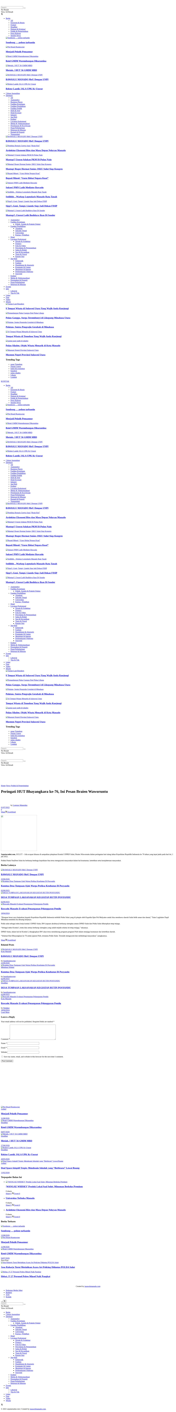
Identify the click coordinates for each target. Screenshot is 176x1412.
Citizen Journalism (13, 93)
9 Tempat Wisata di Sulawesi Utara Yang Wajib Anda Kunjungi (37, 308)
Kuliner (13, 119)
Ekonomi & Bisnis (18, 23)
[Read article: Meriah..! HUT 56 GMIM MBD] (88, 1134)
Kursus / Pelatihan (22, 235)
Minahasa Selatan (7, 967)
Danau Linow (16, 366)
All (12, 21)
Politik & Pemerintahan (19, 31)
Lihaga (13, 375)
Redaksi (6, 1008)
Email (4, 1048)
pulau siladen (15, 373)
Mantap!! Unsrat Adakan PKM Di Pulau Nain (29, 159)
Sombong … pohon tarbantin (20, 42)
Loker (8, 295)
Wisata (8, 302)
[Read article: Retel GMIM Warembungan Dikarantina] (88, 1120)
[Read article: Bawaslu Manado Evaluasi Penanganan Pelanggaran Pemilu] (88, 904)
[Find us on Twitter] (2, 14)
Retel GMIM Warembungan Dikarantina (26, 61)
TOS (7, 1295)
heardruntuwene (9, 961)
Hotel (13, 237)
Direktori (9, 96)
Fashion (18, 263)
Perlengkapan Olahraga (24, 272)
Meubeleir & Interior (23, 269)
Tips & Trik (15, 293)
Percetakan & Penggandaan (25, 248)
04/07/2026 (5, 1132)
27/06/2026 (5, 1145)
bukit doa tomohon (18, 369)
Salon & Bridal (21, 250)
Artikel (3, 1109)
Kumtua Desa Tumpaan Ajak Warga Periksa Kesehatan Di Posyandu (35, 886)
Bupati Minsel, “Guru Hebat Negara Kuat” (27, 178)
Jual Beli (14, 117)
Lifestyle (14, 291)
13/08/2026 (5, 1235)
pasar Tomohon (16, 364)
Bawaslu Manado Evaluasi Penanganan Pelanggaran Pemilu (31, 908)
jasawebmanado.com (92, 1286)
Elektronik (19, 261)
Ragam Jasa (19, 256)
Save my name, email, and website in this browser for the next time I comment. (33, 1057)
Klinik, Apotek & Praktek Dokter (27, 224)
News (8, 786)
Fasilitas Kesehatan (18, 104)
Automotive (15, 100)
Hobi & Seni (15, 111)
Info (7, 289)
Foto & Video (20, 246)
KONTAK (5, 381)
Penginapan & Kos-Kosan (20, 126)
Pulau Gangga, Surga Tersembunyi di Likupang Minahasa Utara (38, 318)
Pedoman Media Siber (14, 1290)
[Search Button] (25, 761)
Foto (7, 297)
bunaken (14, 371)
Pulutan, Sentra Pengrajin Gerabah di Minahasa (30, 327)
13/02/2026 (5, 1173)
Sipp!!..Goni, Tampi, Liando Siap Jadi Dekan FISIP (31, 206)
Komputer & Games (23, 267)
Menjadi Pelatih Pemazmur (19, 51)
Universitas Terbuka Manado (20, 1198)
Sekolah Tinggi (21, 231)
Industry (14, 115)
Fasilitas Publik (16, 108)
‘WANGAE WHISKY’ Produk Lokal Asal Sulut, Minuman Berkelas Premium (44, 1186)
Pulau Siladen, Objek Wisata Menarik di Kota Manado (33, 345)
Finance (18, 244)
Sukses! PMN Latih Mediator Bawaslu (25, 187)
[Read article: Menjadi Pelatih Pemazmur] (88, 1107)
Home (3, 786)
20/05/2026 (5, 1159)
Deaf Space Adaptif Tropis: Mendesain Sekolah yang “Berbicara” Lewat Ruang (40, 1168)
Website (4, 1052)
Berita (8, 18)
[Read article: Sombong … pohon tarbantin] (88, 1226)
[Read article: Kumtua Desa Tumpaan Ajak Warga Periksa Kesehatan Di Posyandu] (88, 881)
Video (8, 300)
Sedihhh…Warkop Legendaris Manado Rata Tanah (31, 196)
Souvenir (18, 274)
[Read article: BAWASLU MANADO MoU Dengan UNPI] (88, 870)
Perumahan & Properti (19, 280)
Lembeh (14, 377)
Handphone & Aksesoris (24, 265)
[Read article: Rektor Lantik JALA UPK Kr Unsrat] (88, 1148)
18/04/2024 (5, 913)
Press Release (16, 33)
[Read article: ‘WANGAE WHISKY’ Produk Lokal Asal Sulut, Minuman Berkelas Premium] (90, 1182)
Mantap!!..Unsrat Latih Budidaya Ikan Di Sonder (30, 215)
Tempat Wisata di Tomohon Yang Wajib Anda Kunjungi (34, 336)
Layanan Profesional (18, 121)
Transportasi (15, 134)
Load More (5, 1012)
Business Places (17, 102)
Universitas (19, 233)
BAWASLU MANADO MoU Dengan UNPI (27, 79)
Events (8, 287)
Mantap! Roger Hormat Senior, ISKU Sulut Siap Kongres (34, 169)
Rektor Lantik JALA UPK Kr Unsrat (24, 88)
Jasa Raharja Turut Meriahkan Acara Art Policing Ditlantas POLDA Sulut (38, 1267)
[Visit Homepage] (20, 5)
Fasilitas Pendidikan (18, 106)
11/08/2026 (5, 1118)
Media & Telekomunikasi (20, 124)
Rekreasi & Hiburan (18, 130)
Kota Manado (6, 951)
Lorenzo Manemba (20, 805)
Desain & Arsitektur (22, 241)
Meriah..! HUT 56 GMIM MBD (21, 70)
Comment (5, 1039)
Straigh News (16, 36)
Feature (13, 25)
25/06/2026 (5, 879)
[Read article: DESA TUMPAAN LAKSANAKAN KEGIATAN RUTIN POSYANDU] (88, 893)
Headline (14, 27)
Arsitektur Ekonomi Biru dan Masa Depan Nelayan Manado (36, 150)
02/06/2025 (5, 890)
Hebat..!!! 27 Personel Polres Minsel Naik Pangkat (25, 1276)
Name (4, 1043)
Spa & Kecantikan (22, 252)
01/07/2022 (5, 807)
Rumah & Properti (17, 132)
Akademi (18, 228)
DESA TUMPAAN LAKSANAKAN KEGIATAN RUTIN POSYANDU (36, 897)
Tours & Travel (21, 254)
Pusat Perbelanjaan (18, 128)
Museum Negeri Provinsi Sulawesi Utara (25, 354)
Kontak (8, 1297)
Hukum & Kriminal (18, 29)
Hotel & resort (16, 113)
